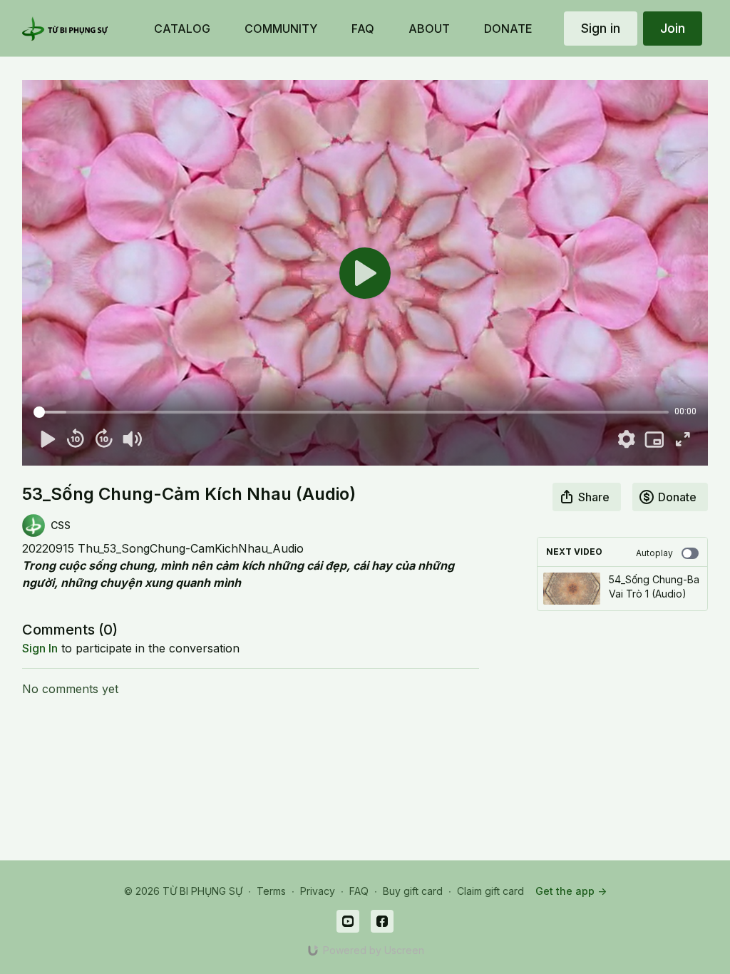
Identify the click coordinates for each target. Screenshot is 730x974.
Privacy (317, 891)
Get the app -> (571, 891)
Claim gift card (490, 891)
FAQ (359, 891)
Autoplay (654, 553)
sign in (40, 648)
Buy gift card (413, 891)
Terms (271, 891)
